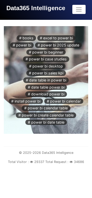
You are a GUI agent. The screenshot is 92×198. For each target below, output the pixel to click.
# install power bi (25, 101)
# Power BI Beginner (46, 52)
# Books (26, 38)
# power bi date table (46, 122)
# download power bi (46, 94)
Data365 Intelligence (35, 8)
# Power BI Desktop (46, 66)
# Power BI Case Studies (46, 59)
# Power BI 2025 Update (58, 45)
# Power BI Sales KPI (46, 73)
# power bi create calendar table (46, 115)
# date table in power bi (46, 80)
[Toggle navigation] (79, 9)
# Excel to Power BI (56, 38)
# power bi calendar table (46, 108)
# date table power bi (46, 87)
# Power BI (22, 45)
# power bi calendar (64, 101)
